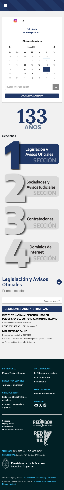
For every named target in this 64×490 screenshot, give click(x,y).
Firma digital (40, 381)
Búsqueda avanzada (32, 95)
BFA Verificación (42, 377)
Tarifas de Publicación (12, 384)
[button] (51, 301)
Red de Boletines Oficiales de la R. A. (14, 398)
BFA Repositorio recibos (45, 373)
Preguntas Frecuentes (44, 393)
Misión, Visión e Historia (13, 373)
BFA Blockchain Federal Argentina (13, 406)
